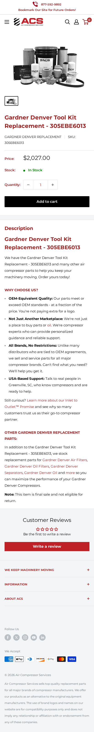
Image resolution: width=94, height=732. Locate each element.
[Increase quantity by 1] (52, 185)
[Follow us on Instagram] (25, 637)
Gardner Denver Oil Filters (27, 466)
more (70, 472)
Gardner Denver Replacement (33, 137)
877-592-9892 (51, 4)
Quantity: (13, 184)
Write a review (47, 546)
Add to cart (47, 201)
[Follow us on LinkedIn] (42, 637)
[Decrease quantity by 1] (28, 185)
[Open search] (67, 21)
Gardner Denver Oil (40, 472)
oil (49, 325)
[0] (86, 22)
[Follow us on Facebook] (8, 637)
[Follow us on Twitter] (16, 637)
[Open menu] (7, 22)
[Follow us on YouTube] (34, 637)
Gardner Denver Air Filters (64, 460)
